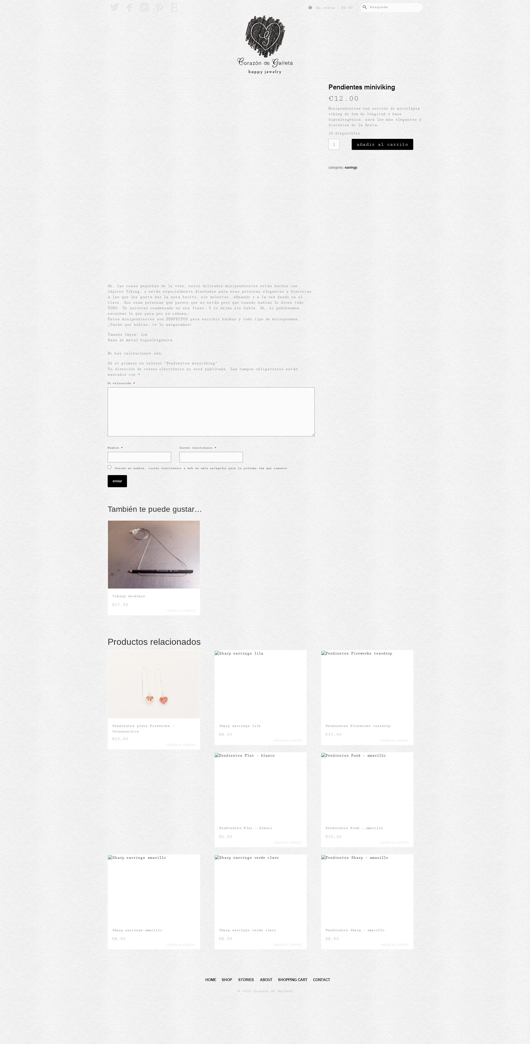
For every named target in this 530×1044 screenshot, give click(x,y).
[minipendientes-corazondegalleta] (211, 161)
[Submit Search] (364, 7)
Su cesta (333, 8)
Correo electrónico (197, 447)
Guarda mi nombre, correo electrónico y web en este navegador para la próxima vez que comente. (202, 468)
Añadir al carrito (382, 144)
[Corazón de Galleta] (265, 42)
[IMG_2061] (212, 257)
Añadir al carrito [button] (181, 611)
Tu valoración (121, 383)
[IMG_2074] (186, 257)
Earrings (351, 167)
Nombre (115, 447)
